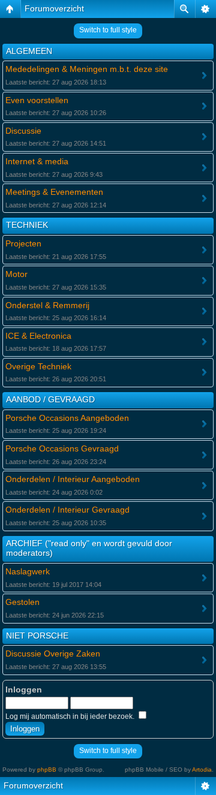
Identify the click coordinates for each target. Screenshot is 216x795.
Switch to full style (108, 30)
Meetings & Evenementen (54, 192)
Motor (16, 274)
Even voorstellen (36, 100)
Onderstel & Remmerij (47, 305)
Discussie (23, 130)
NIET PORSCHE (37, 635)
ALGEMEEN (29, 51)
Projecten (23, 243)
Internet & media (36, 161)
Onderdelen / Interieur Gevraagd (67, 509)
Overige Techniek (38, 366)
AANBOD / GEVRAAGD (50, 399)
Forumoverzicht (54, 8)
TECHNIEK (27, 225)
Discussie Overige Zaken (52, 653)
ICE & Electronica (38, 336)
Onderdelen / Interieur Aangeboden (72, 479)
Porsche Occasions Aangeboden (67, 418)
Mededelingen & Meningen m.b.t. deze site (86, 69)
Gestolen (22, 602)
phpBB (46, 769)
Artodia (202, 769)
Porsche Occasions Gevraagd (62, 448)
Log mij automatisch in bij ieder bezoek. (70, 716)
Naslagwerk (27, 571)
